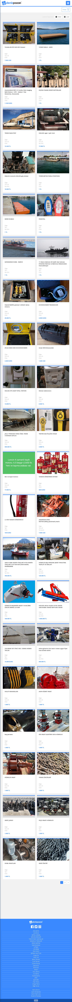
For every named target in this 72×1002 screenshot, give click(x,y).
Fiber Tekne (36, 982)
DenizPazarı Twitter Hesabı (36, 926)
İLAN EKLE (36, 933)
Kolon (59, 17)
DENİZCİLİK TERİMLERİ (36, 941)
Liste (67, 17)
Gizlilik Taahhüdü (36, 994)
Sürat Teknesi (36, 961)
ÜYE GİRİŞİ (36, 949)
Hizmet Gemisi (36, 976)
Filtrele (64, 9)
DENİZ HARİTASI (36, 943)
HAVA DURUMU (36, 945)
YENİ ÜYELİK (36, 951)
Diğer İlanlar (36, 986)
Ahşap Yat (36, 955)
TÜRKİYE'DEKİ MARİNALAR (36, 939)
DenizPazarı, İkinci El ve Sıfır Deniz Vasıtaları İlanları (12, 3)
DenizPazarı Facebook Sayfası (32, 926)
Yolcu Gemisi (36, 971)
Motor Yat (36, 957)
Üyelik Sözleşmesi (36, 992)
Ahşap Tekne (36, 984)
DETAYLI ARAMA (36, 935)
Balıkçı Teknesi (36, 959)
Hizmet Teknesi (36, 963)
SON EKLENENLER (36, 937)
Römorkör (36, 967)
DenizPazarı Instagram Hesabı (39, 926)
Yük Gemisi (36, 974)
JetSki (36, 978)
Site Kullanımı (36, 990)
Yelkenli (36, 969)
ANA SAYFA (36, 931)
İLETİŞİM (36, 947)
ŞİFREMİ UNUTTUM (36, 953)
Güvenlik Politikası (36, 996)
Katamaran (36, 965)
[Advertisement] (36, 902)
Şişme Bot (36, 980)
